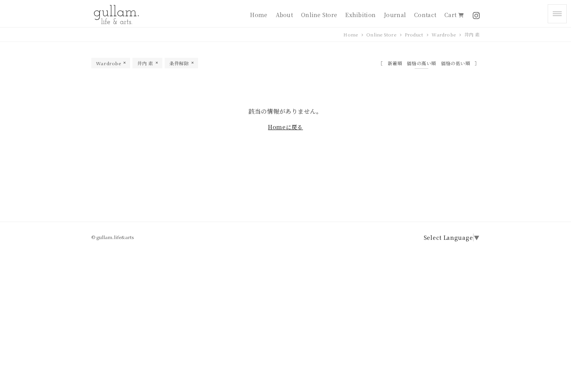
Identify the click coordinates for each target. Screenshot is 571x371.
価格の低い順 (455, 63)
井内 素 (472, 34)
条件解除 (179, 63)
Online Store (319, 15)
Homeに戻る (285, 127)
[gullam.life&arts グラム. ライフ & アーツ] (115, 15)
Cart (451, 15)
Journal (395, 15)
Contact (425, 15)
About (284, 15)
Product (414, 34)
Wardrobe (444, 34)
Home (258, 15)
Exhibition (360, 15)
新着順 (395, 63)
